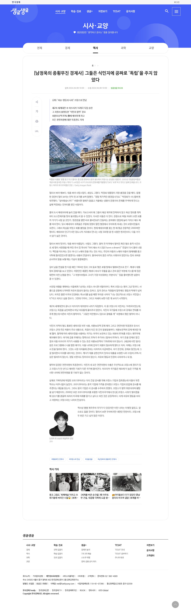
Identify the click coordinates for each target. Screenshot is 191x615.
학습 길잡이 (58, 554)
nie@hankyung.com (65, 584)
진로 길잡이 (58, 558)
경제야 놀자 (85, 550)
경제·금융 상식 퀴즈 (88, 561)
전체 (39, 48)
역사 (95, 48)
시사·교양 (60, 11)
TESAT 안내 (120, 550)
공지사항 (130, 11)
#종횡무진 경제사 (58, 459)
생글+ (90, 11)
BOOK (82, 590)
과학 (123, 48)
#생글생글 (88, 459)
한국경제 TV (57, 590)
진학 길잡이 (58, 550)
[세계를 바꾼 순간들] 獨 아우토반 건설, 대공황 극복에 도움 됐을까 (95, 498)
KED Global (103, 590)
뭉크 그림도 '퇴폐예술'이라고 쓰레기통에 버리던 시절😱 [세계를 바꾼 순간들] (63, 497)
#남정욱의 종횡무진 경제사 (107, 459)
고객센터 (91, 576)
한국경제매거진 (71, 590)
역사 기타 (54, 469)
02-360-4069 (111, 576)
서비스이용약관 (68, 576)
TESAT (116, 11)
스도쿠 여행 (85, 558)
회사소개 (26, 576)
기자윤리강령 (38, 576)
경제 (67, 48)
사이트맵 (81, 576)
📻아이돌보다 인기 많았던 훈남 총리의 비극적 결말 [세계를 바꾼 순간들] (126, 498)
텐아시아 (92, 590)
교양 (151, 48)
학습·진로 (76, 11)
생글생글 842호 (117, 88)
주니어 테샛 (119, 558)
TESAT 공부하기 (121, 554)
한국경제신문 (44, 590)
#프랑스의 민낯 (74, 459)
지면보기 (102, 11)
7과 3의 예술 (86, 554)
